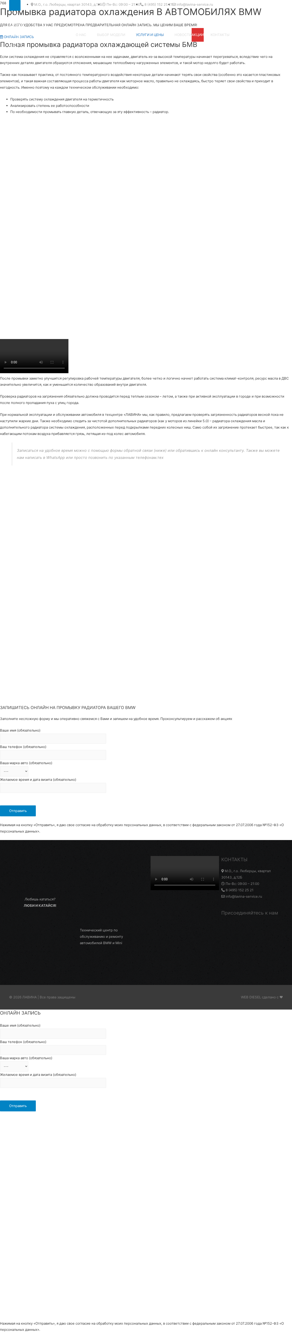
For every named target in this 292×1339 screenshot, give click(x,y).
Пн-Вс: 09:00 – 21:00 (242, 884)
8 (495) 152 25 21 (239, 890)
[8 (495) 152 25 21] (15, 5)
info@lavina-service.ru (243, 896)
